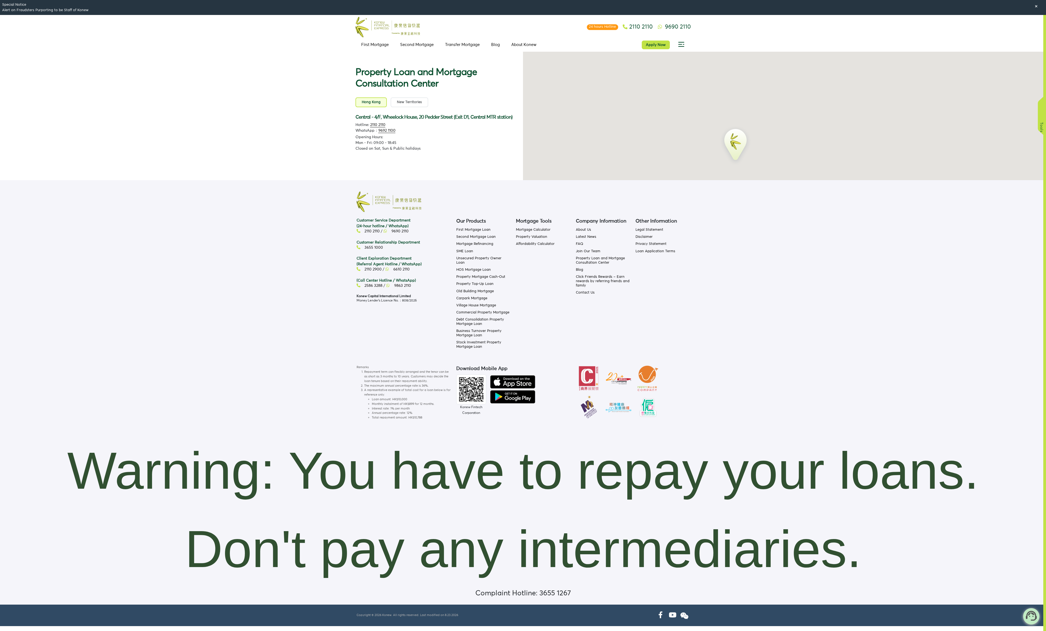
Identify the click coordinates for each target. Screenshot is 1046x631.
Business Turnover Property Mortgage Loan (478, 333)
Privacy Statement (651, 244)
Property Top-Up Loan (475, 284)
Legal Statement (649, 230)
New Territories (409, 102)
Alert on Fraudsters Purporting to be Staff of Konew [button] (45, 10)
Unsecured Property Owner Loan (478, 260)
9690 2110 (399, 231)
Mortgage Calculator (533, 230)
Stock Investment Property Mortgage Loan (478, 345)
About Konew (524, 45)
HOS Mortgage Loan (473, 270)
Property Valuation (531, 237)
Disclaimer (644, 237)
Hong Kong (371, 102)
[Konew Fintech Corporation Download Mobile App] (512, 382)
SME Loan (464, 251)
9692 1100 (387, 131)
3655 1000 (373, 248)
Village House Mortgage (476, 305)
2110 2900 (372, 269)
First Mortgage (375, 45)
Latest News (586, 237)
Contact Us (585, 292)
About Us (583, 230)
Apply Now (656, 45)
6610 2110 (401, 269)
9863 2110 (402, 286)
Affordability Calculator (535, 244)
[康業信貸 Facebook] (660, 615)
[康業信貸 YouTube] (672, 615)
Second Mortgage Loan (476, 237)
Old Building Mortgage (475, 291)
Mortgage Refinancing (474, 244)
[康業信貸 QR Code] (471, 389)
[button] (681, 45)
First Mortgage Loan (473, 230)
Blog (495, 45)
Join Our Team (588, 251)
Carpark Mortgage (471, 298)
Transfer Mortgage (462, 45)
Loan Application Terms (655, 251)
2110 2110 (377, 125)
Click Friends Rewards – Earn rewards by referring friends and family (603, 281)
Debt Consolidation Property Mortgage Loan (480, 322)
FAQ (579, 244)
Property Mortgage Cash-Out (480, 277)
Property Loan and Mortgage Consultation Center (600, 260)
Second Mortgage (417, 45)
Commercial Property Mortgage (482, 312)
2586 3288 (372, 286)
